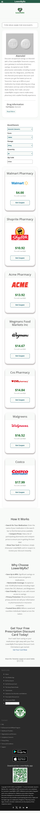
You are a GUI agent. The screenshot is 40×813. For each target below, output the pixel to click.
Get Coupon (20, 203)
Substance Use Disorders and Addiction (16, 693)
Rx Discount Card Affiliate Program (10, 727)
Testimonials (8, 690)
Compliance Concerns (7, 737)
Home (7, 674)
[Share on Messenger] (20, 661)
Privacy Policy (5, 740)
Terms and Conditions (7, 744)
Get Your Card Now (20, 650)
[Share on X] (22, 661)
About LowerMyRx (10, 700)
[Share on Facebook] (18, 661)
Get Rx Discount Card (11, 684)
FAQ (2, 724)
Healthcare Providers (7, 731)
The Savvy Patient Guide (11, 687)
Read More (11, 111)
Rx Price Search (9, 681)
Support (3, 747)
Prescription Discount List (12, 697)
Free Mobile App (9, 677)
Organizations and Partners (8, 734)
